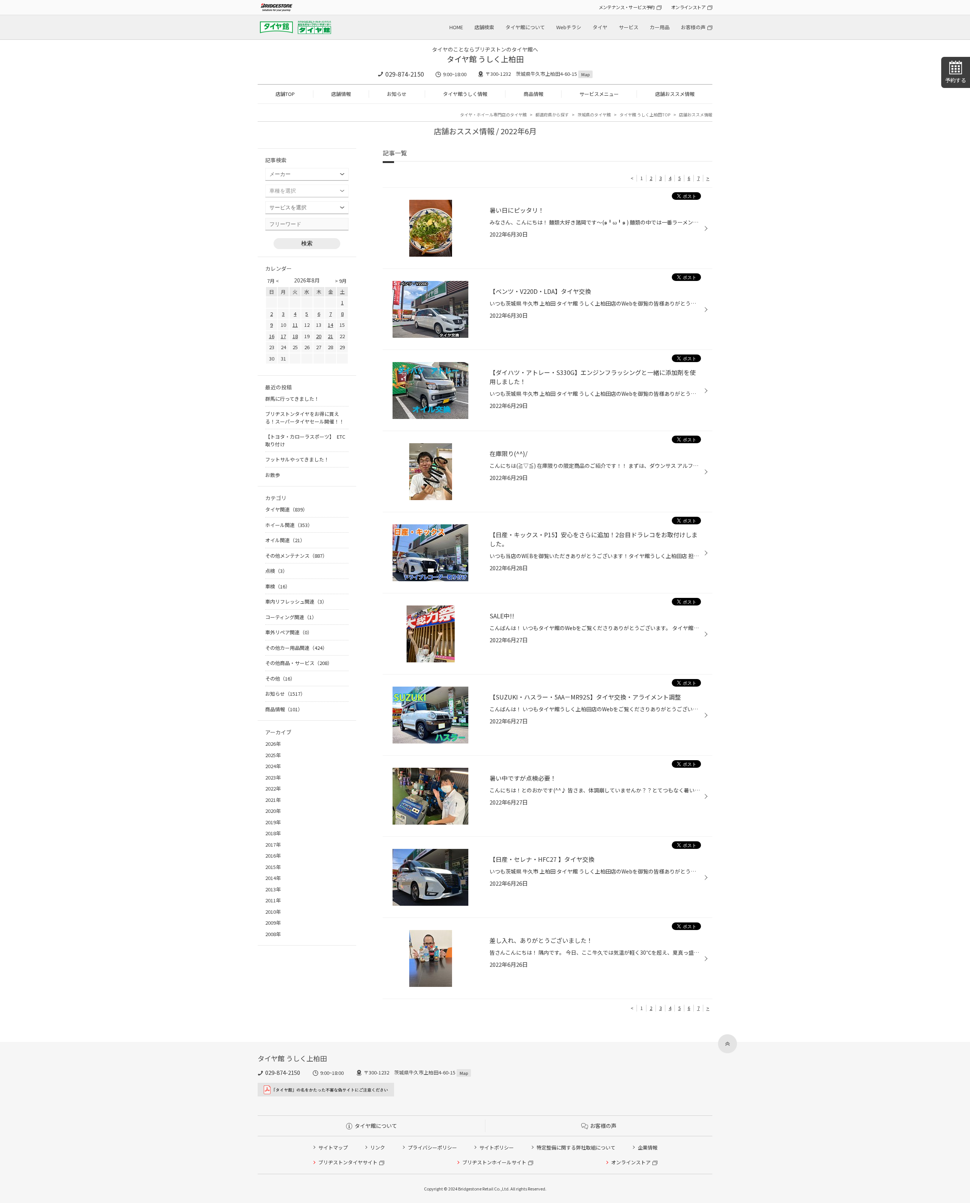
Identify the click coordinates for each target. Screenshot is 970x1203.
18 (295, 336)
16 (271, 336)
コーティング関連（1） (291, 617)
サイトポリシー (496, 1147)
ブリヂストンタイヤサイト (347, 1162)
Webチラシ (568, 27)
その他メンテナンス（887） (296, 555)
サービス (628, 27)
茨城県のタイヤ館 (594, 114)
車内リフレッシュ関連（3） (296, 601)
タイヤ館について (525, 27)
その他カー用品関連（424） (296, 647)
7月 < (273, 280)
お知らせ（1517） (285, 693)
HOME (456, 27)
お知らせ (397, 93)
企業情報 (647, 1147)
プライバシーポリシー (432, 1147)
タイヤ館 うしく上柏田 (485, 58)
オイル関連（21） (285, 540)
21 (330, 336)
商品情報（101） (284, 709)
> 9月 (341, 280)
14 (330, 324)
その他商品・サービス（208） (298, 663)
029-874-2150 (404, 73)
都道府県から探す (552, 114)
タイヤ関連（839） (286, 509)
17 (283, 336)
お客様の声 (693, 27)
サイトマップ (333, 1147)
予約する (955, 80)
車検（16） (277, 586)
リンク (377, 1147)
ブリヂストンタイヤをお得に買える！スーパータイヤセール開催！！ (304, 417)
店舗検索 (484, 27)
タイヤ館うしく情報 (465, 93)
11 (295, 324)
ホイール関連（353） (289, 525)
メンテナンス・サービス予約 (627, 7)
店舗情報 (341, 93)
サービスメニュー (599, 93)
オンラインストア (688, 7)
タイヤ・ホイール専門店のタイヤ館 (493, 114)
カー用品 (660, 27)
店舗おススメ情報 (675, 93)
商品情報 (533, 93)
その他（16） (280, 678)
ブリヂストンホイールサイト (494, 1162)
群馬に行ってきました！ (292, 398)
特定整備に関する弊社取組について (576, 1147)
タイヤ (600, 27)
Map (585, 74)
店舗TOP (285, 93)
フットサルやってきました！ (297, 459)
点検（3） (276, 570)
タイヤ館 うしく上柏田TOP (645, 114)
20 (318, 336)
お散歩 (272, 474)
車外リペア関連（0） (288, 632)
